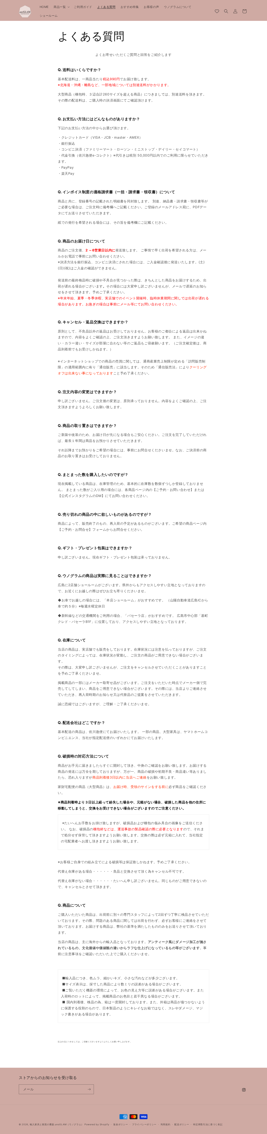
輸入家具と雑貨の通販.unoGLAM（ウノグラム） (57, 1124)
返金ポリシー (120, 1124)
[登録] (89, 1089)
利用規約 (165, 1124)
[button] (61, 7)
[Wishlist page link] (217, 11)
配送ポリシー (181, 1124)
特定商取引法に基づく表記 (207, 1124)
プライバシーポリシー (144, 1124)
